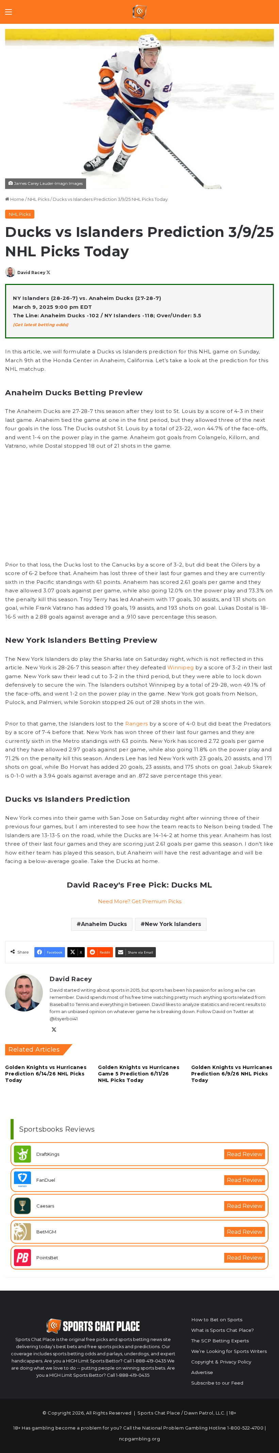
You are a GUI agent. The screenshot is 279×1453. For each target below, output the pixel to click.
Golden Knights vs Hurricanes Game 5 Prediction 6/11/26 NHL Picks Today (138, 1073)
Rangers (136, 723)
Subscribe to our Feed (217, 1383)
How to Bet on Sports (216, 1319)
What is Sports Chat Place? (222, 1330)
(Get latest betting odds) (40, 324)
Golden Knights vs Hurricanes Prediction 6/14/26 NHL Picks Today (45, 1073)
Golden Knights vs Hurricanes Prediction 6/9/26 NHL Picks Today (232, 1073)
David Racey (31, 272)
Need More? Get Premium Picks (139, 901)
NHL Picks (38, 199)
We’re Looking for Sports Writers (229, 1351)
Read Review (244, 1154)
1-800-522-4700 (245, 1428)
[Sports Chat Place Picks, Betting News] (140, 12)
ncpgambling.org (139, 1438)
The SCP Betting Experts (220, 1340)
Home (16, 199)
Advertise (202, 1372)
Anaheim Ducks (104, 924)
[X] (54, 1030)
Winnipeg (181, 667)
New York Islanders (173, 924)
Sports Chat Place (158, 1413)
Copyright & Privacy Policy (221, 1361)
